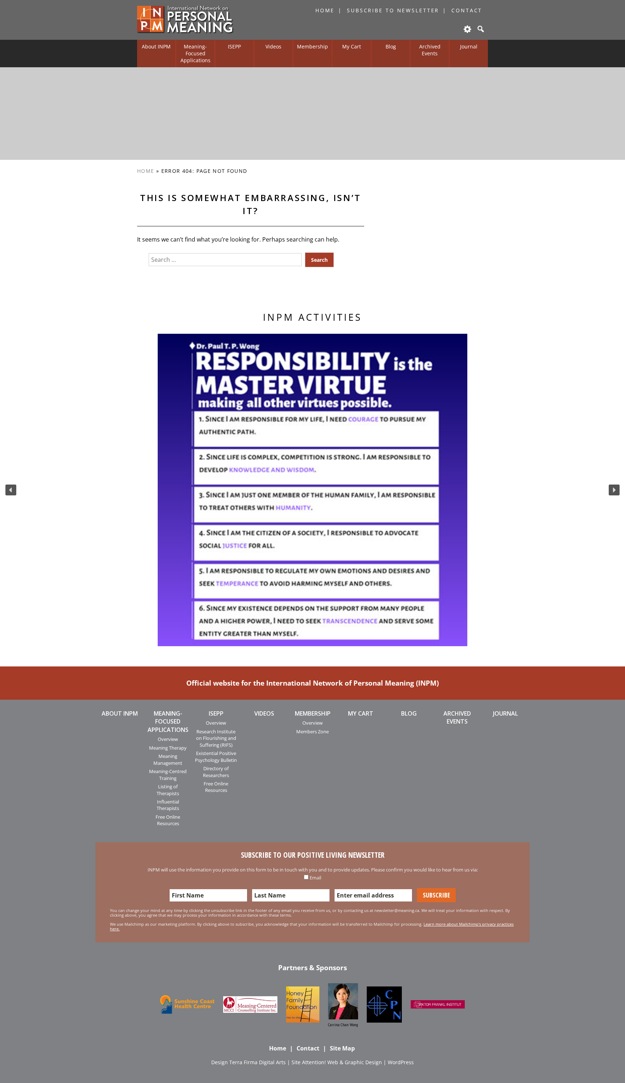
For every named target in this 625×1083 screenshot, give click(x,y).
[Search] (480, 29)
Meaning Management (167, 759)
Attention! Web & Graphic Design (342, 1062)
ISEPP (234, 46)
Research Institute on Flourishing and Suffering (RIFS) (216, 738)
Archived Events (430, 50)
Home (325, 10)
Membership (312, 46)
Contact (466, 10)
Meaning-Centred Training (168, 774)
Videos (273, 46)
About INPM (156, 46)
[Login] (467, 29)
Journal (468, 46)
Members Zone (312, 731)
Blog (391, 46)
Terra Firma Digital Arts (257, 1062)
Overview (168, 739)
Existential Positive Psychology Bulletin (216, 756)
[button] (10, 490)
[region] (312, 490)
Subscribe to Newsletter (393, 10)
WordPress (401, 1062)
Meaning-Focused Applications (195, 53)
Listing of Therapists (168, 789)
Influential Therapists (168, 804)
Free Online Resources (168, 820)
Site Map (342, 1048)
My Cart (351, 46)
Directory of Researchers (216, 771)
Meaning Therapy (168, 748)
